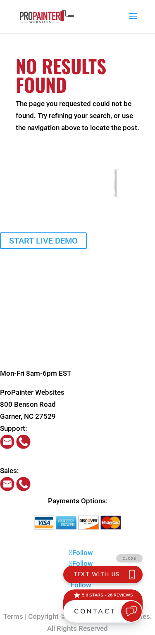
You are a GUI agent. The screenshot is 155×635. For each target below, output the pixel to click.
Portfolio (14, 301)
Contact (12, 361)
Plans (8, 265)
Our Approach (21, 289)
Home (9, 253)
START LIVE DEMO (43, 241)
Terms (13, 616)
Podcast (13, 349)
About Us (14, 313)
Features (13, 277)
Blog (7, 337)
